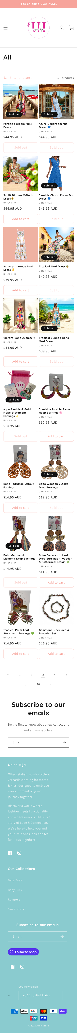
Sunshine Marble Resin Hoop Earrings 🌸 (54, 411)
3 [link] (43, 674)
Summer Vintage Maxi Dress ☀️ (18, 268)
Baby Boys (15, 880)
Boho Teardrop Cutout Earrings (18, 485)
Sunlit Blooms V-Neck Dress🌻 (18, 197)
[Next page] (50, 684)
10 (38, 684)
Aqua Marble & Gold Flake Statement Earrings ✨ (17, 413)
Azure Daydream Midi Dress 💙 (53, 125)
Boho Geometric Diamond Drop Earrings (19, 557)
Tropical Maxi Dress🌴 (54, 266)
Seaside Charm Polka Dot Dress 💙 (56, 197)
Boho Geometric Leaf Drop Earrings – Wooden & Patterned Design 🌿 (55, 559)
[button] (5, 27)
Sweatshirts (16, 909)
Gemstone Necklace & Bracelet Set (54, 631)
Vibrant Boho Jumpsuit (19, 337)
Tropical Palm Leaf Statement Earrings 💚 (18, 631)
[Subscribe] (64, 742)
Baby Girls (15, 890)
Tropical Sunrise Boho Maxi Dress (54, 339)
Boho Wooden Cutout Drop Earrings (53, 485)
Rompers (14, 899)
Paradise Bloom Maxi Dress (17, 125)
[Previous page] (8, 674)
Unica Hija (43, 1025)
